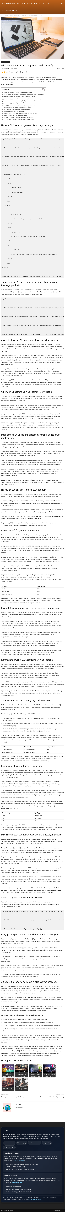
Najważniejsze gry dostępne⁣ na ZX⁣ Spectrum (15, 102)
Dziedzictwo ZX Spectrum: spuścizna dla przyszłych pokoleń (20, 113)
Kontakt (15, 10)
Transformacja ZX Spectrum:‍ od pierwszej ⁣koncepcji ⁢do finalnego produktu (23, 94)
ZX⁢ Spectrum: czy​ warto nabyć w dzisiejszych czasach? (19, 119)
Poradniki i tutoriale (18, 1160)
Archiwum (21, 3)
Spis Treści (6, 10)
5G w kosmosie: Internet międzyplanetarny (52, 1097)
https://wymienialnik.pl (18, 1107)
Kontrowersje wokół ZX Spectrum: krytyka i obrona (17, 107)
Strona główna (4, 15)
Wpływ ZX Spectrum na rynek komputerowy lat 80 (17, 98)
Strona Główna (8, 3)
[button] (62, 3)
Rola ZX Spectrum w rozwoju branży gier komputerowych (19, 105)
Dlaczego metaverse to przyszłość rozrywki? (13, 1097)
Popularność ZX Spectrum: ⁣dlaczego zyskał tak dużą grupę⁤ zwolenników (23, 100)
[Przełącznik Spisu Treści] (42, 89)
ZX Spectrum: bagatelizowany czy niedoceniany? (17, 109)
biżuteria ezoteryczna (34, 1199)
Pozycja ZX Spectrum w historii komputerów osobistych (19, 117)
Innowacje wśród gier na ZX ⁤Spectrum (13, 104)
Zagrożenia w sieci (17, 1182)
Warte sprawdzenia (55, 1210)
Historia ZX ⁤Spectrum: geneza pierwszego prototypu (17, 92)
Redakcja (45, 3)
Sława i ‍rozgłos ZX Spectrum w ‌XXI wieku (15, 115)
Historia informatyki (14, 15)
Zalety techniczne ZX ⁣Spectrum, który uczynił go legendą (19, 96)
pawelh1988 (6, 68)
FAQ (28, 3)
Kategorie (35, 3)
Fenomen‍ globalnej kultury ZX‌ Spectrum (14, 111)
